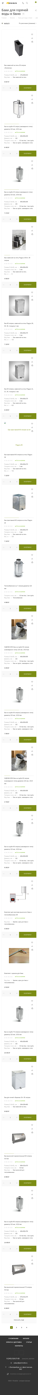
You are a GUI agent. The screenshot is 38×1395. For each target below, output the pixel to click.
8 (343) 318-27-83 (13, 1358)
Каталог (26, 1338)
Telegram (16, 1353)
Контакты (19, 1346)
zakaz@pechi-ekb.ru (20, 1363)
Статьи (29, 1342)
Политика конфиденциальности (20, 1374)
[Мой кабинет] (31, 3)
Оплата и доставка (14, 1342)
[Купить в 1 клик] (32, 41)
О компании (13, 1338)
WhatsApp (21, 1353)
